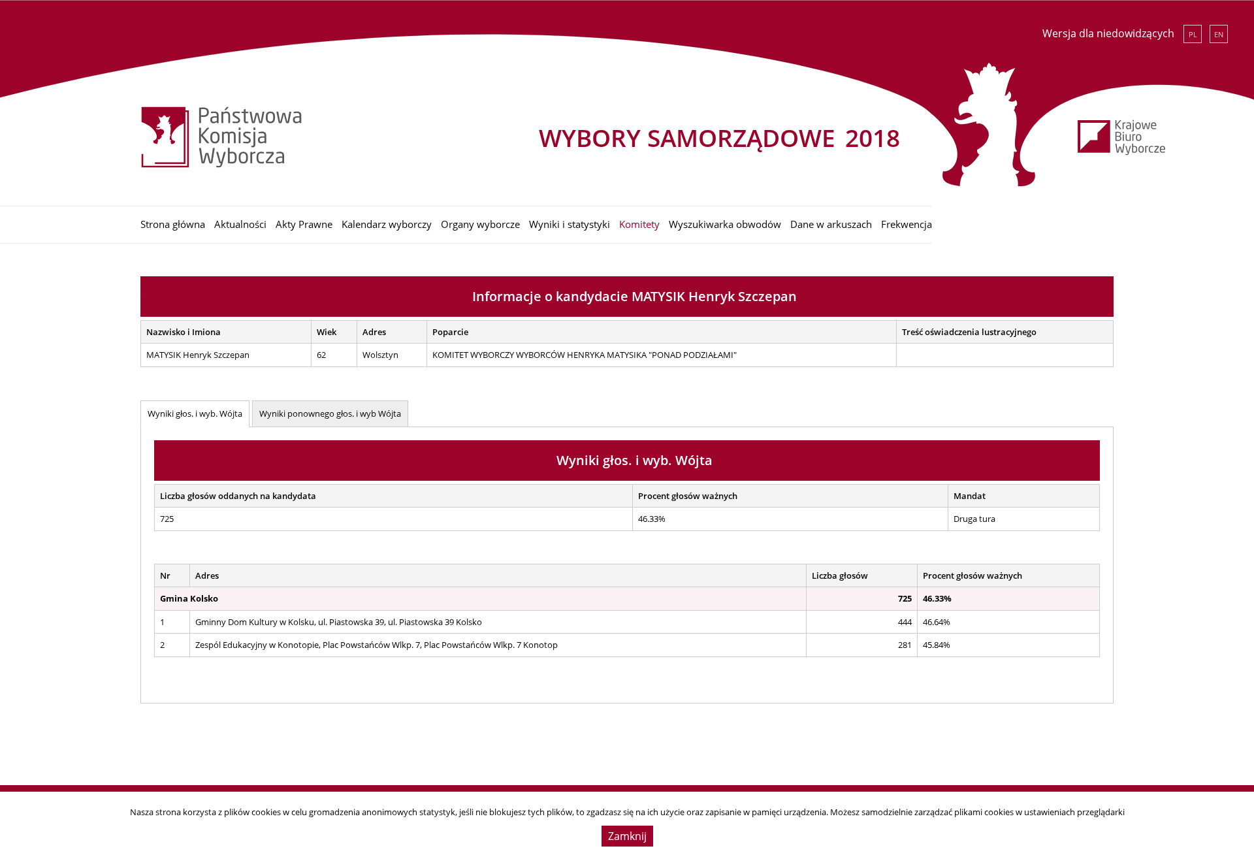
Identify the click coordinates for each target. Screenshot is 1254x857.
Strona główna (172, 224)
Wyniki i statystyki (569, 224)
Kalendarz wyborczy (387, 224)
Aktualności (240, 224)
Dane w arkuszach (831, 224)
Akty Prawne (304, 224)
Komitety (639, 224)
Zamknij (627, 836)
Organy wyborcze (480, 224)
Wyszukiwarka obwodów (725, 224)
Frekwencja (906, 224)
